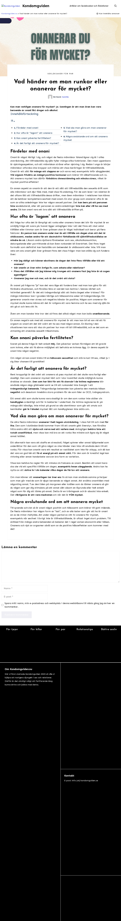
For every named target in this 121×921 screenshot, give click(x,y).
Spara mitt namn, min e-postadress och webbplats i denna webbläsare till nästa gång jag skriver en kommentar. (60, 605)
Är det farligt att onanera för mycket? (37, 143)
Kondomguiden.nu (9, 14)
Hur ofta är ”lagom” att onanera (34, 133)
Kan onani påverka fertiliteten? (33, 138)
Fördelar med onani (27, 127)
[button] (115, 5)
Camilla (65, 97)
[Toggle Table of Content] (12, 121)
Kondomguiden (35, 6)
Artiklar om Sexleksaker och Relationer (89, 6)
